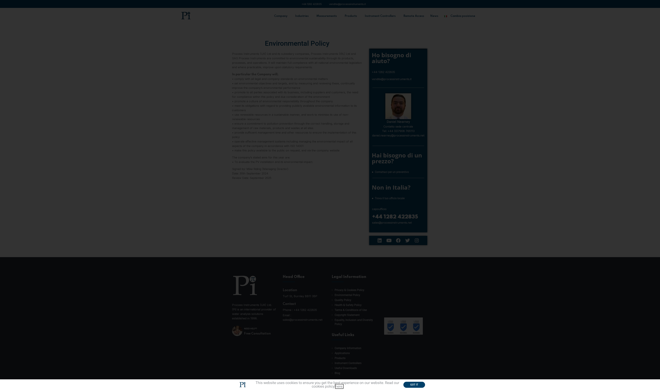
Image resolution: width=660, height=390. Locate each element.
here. (339, 386)
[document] (330, 195)
